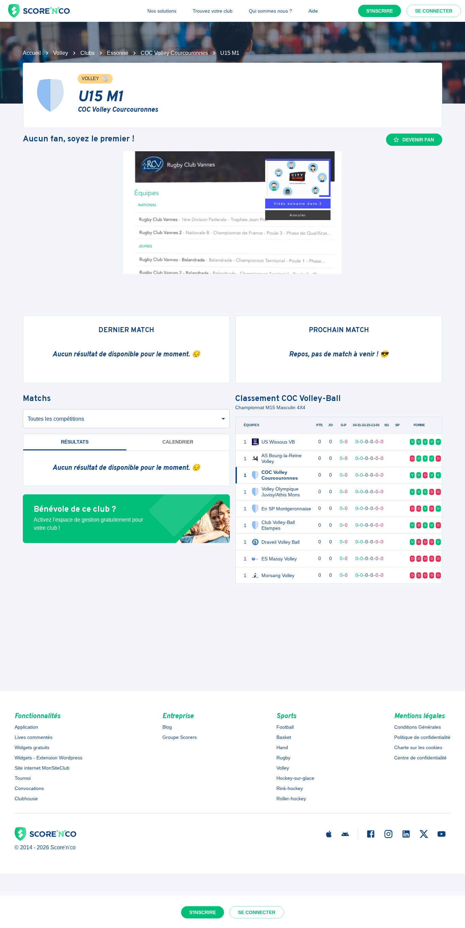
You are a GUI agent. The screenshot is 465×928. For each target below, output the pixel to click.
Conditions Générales (417, 727)
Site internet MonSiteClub (42, 768)
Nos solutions (161, 11)
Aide (313, 11)
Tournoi (23, 778)
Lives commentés (33, 737)
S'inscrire (379, 11)
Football (285, 727)
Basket (283, 737)
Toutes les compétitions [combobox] (56, 419)
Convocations (29, 788)
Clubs (87, 53)
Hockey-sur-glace (295, 778)
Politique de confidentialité (422, 737)
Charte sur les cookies (418, 747)
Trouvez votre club (213, 11)
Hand (282, 747)
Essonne (117, 53)
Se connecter (433, 11)
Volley (60, 53)
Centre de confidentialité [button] (420, 757)
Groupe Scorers (179, 737)
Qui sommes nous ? (270, 11)
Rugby (283, 757)
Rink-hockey (289, 788)
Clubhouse (26, 798)
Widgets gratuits (32, 747)
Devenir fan (418, 139)
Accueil (32, 53)
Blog (167, 727)
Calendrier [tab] (177, 442)
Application (26, 727)
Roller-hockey (291, 798)
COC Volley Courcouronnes (174, 53)
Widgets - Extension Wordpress (48, 757)
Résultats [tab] (75, 442)
